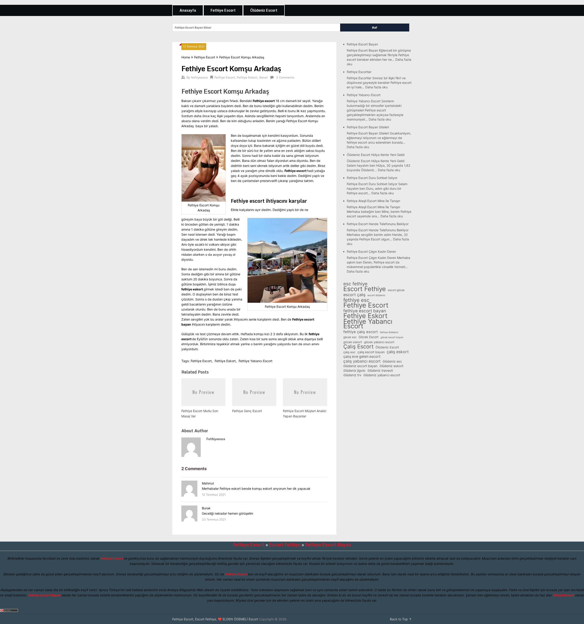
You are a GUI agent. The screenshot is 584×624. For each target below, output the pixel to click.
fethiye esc (356, 300)
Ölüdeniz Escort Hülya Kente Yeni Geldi (375, 155)
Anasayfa (188, 10)
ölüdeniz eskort (391, 366)
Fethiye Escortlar (359, 72)
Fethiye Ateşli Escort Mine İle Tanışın (373, 201)
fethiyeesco (199, 77)
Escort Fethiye (364, 289)
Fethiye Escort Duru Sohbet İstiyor (372, 178)
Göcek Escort (368, 337)
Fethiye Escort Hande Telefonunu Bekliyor (378, 224)
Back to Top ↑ (401, 619)
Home (185, 57)
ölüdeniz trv (352, 375)
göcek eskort (352, 342)
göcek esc (350, 337)
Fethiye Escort (223, 10)
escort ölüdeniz (376, 295)
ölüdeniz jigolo (354, 371)
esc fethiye (355, 284)
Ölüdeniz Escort (263, 10)
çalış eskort (398, 352)
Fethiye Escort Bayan (362, 44)
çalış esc (349, 352)
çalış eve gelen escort (362, 356)
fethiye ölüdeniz (389, 332)
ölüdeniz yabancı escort (381, 375)
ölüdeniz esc (392, 361)
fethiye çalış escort (360, 331)
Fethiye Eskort (247, 77)
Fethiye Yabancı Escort (255, 361)
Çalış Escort (358, 346)
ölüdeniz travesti (380, 371)
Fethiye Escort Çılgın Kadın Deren (371, 251)
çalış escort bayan (371, 352)
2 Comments (285, 77)
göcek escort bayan (392, 337)
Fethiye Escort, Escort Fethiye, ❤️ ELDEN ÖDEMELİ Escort (215, 619)
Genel (263, 77)
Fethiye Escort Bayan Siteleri (368, 127)
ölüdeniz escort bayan (360, 366)
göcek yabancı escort (379, 342)
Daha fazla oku (376, 87)
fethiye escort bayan (364, 311)
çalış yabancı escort (362, 361)
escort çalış (354, 294)
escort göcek (396, 290)
